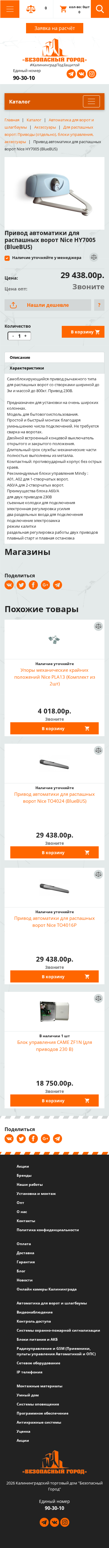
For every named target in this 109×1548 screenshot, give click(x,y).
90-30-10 (24, 77)
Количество (18, 326)
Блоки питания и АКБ (37, 1339)
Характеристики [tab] (27, 368)
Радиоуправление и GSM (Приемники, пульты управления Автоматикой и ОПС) (56, 1351)
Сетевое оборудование (38, 1363)
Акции (23, 1166)
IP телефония (29, 1372)
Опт (20, 1202)
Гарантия (26, 1261)
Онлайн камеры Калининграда (47, 1289)
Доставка (25, 1252)
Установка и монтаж (36, 1193)
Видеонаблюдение (35, 1312)
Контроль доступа (34, 1321)
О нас (22, 1211)
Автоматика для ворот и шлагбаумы (52, 1303)
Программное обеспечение (42, 1413)
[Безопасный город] (54, 49)
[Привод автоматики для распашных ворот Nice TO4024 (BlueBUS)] (54, 763)
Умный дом (28, 1395)
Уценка (23, 1431)
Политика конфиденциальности (48, 1229)
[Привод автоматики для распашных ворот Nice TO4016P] (54, 887)
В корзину (82, 332)
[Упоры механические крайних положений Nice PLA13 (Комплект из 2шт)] (54, 639)
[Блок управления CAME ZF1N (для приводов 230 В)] (54, 1011)
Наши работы (30, 1184)
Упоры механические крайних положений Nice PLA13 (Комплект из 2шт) (54, 677)
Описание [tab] (20, 357)
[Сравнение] (93, 257)
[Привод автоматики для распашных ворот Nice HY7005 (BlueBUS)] (54, 191)
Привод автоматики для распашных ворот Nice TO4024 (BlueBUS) (54, 797)
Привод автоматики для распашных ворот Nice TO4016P (54, 921)
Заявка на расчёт (55, 28)
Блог (21, 1271)
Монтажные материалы (39, 1386)
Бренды (24, 1175)
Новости (25, 1280)
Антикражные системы (39, 1422)
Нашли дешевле (48, 305)
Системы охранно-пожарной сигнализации (58, 1330)
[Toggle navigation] (10, 9)
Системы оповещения (38, 1404)
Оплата (24, 1243)
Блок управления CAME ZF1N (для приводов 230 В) (54, 1045)
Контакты (26, 1220)
